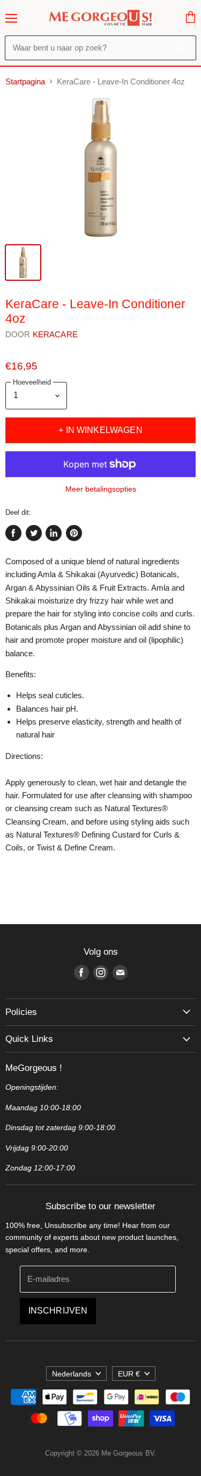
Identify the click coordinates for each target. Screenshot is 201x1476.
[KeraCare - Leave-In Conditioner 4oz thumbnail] (23, 262)
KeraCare (55, 334)
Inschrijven (58, 1310)
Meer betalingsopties (100, 489)
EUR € (129, 1373)
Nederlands (71, 1373)
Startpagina (25, 81)
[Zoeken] (182, 48)
